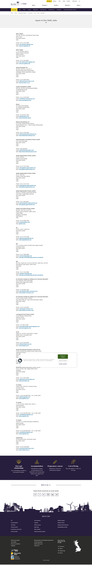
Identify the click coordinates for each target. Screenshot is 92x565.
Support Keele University (63, 524)
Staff (59, 1)
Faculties (68, 1)
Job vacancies (37, 520)
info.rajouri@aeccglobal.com (27, 62)
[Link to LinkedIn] (52, 494)
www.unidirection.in (24, 450)
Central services (14, 527)
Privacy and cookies (15, 540)
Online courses (37, 524)
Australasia (59, 9)
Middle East (35, 9)
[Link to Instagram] (48, 494)
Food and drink (14, 531)
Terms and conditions (15, 543)
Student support (61, 520)
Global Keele (74, 1)
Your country (30, 13)
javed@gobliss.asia (24, 222)
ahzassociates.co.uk (24, 82)
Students (54, 1)
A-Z (11, 520)
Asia (20, 9)
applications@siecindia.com (27, 379)
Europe (29, 9)
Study (16, 13)
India (38, 13)
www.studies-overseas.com (26, 292)
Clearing (48, 1)
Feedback (13, 545)
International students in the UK (70, 9)
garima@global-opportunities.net (28, 203)
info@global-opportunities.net (27, 167)
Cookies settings (63, 363)
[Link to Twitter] (39, 494)
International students (22, 13)
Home (12, 13)
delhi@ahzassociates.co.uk (26, 81)
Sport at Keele (37, 529)
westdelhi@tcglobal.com (26, 432)
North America (43, 9)
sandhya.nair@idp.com (25, 273)
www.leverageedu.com (25, 328)
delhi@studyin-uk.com (25, 344)
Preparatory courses (55, 466)
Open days (36, 527)
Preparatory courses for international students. (55, 469)
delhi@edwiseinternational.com (27, 134)
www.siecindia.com (24, 380)
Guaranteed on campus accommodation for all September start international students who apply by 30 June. (36, 472)
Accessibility (13, 542)
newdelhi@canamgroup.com (27, 98)
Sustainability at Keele (62, 527)
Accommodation (37, 466)
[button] (79, 1)
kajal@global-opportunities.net (27, 185)
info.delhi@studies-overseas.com (28, 291)
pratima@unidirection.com (26, 448)
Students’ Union (61, 522)
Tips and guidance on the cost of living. (73, 469)
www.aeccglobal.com (24, 46)
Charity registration (38, 542)
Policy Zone (36, 545)
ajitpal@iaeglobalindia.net (26, 238)
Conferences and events (16, 529)
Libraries (36, 522)
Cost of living (73, 466)
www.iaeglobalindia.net (25, 239)
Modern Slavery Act (38, 543)
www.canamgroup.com (25, 100)
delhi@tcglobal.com (24, 397)
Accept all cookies (63, 356)
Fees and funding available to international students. (18, 471)
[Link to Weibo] (56, 494)
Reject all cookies (63, 360)
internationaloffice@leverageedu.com (29, 326)
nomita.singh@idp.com (25, 256)
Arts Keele (13, 524)
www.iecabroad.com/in (25, 118)
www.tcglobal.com (24, 398)
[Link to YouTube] (43, 494)
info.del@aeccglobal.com (26, 44)
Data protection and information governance (43, 540)
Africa (24, 9)
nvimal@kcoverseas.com (26, 308)
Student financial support (39, 531)
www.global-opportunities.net (27, 169)
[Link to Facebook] (35, 494)
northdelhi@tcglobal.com (26, 414)
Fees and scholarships (18, 467)
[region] (48, 360)
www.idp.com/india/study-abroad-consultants (31, 257)
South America (51, 9)
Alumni (64, 1)
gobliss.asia (22, 223)
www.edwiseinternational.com (27, 135)
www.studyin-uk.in (24, 345)
